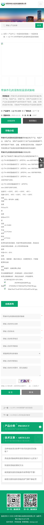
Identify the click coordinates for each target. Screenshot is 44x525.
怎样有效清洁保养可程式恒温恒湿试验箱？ (20, 450)
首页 (5, 34)
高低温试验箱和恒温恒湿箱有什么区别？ (21, 458)
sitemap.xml (34, 522)
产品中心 (12, 34)
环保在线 (18, 522)
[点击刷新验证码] (24, 381)
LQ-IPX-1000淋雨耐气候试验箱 (21, 408)
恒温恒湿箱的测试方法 (14, 465)
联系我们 (33, 121)
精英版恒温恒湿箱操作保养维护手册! (20, 472)
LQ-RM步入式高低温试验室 (20, 415)
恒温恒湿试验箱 (23, 34)
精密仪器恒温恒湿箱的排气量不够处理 (20, 479)
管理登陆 (25, 522)
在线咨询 (11, 121)
